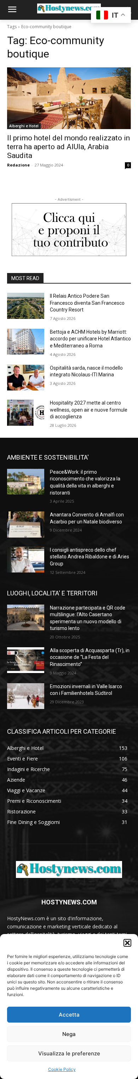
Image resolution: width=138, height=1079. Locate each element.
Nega (69, 1034)
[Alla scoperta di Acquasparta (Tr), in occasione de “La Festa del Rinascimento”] (25, 660)
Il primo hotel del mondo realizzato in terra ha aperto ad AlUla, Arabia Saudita (68, 147)
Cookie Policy (62, 1069)
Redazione (18, 165)
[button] (127, 942)
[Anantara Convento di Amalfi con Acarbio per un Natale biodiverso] (25, 524)
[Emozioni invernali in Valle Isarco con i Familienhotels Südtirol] (25, 696)
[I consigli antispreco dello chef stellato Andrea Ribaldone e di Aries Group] (25, 560)
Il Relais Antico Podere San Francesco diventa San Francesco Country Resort (87, 303)
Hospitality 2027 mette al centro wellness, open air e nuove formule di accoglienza (88, 409)
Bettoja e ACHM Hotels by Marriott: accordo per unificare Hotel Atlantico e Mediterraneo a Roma (90, 338)
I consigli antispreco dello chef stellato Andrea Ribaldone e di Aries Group (89, 556)
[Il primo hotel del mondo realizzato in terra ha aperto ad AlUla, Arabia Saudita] (69, 98)
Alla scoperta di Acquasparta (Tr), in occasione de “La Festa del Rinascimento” (90, 657)
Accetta (69, 1014)
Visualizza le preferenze (69, 1053)
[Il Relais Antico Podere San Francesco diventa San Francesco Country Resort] (25, 306)
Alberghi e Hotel (24, 125)
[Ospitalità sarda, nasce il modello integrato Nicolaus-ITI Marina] (25, 378)
